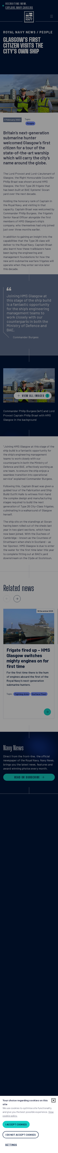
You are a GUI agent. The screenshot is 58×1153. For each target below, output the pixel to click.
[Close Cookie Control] (53, 1100)
